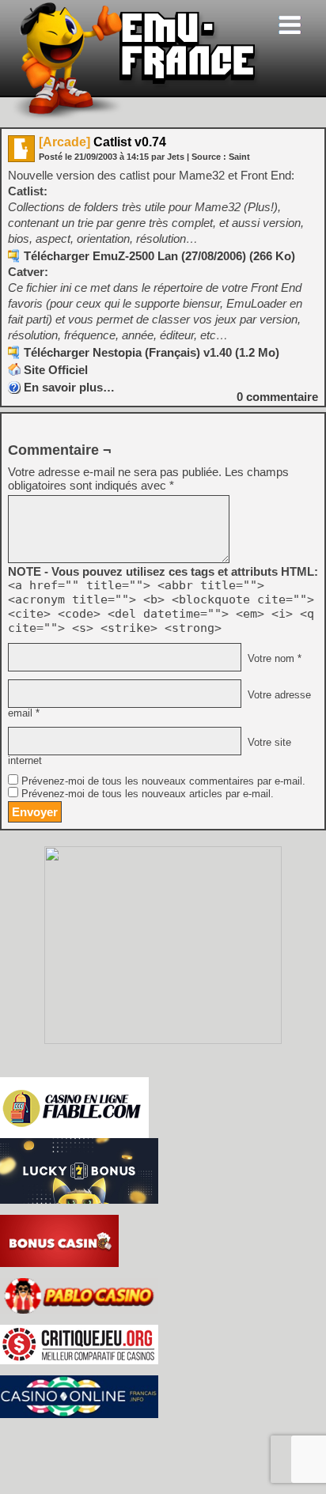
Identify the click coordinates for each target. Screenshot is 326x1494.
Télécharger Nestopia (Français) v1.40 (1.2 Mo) (151, 352)
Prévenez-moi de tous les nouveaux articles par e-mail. (147, 794)
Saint (239, 156)
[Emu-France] (135, 117)
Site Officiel (56, 369)
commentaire (277, 396)
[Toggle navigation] (289, 25)
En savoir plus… (69, 387)
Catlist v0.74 (102, 142)
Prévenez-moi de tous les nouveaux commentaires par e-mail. (163, 781)
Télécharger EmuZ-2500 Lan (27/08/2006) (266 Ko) (159, 256)
